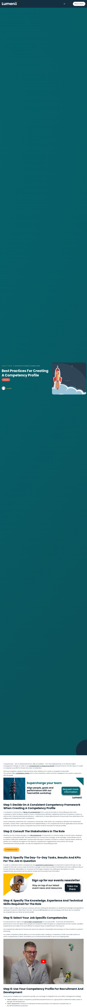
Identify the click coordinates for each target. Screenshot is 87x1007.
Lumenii (4, 366)
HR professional (35, 835)
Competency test (11, 850)
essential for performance (45, 865)
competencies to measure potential (41, 766)
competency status (22, 773)
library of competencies (32, 812)
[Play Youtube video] (43, 961)
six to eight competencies (33, 922)
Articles (10, 366)
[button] (64, 4)
